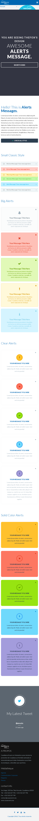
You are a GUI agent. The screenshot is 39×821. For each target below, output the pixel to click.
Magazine (4, 778)
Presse (3, 780)
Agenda (3, 773)
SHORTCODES (19, 65)
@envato (19, 723)
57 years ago (20, 727)
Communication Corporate (9, 775)
